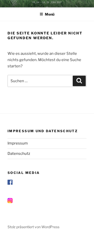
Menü (49, 14)
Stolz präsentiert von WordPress (33, 227)
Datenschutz (19, 153)
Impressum (18, 143)
